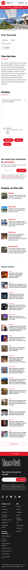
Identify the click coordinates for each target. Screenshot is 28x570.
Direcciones (8, 140)
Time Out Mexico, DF (6, 557)
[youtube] (19, 497)
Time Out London (6, 548)
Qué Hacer (9, 7)
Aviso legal (4, 512)
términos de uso (4, 176)
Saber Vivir (19, 531)
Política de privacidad (4, 516)
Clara (17, 522)
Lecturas (18, 506)
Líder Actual (19, 528)
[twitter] (15, 497)
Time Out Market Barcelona (6, 544)
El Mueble (19, 512)
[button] (25, 100)
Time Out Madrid (6, 536)
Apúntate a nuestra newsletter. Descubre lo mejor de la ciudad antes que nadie (13, 166)
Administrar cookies (5, 526)
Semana (18, 509)
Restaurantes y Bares (18, 7)
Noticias (3, 7)
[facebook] (11, 497)
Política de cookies (6, 520)
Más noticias (14, 444)
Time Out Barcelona (4, 539)
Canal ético (4, 522)
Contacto (4, 506)
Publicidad (4, 509)
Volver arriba (15, 454)
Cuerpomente (19, 525)
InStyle (18, 515)
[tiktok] (7, 497)
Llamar (7, 144)
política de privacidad (15, 176)
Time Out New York (6, 551)
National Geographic (19, 519)
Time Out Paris (5, 554)
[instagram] (3, 497)
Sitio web (18, 140)
